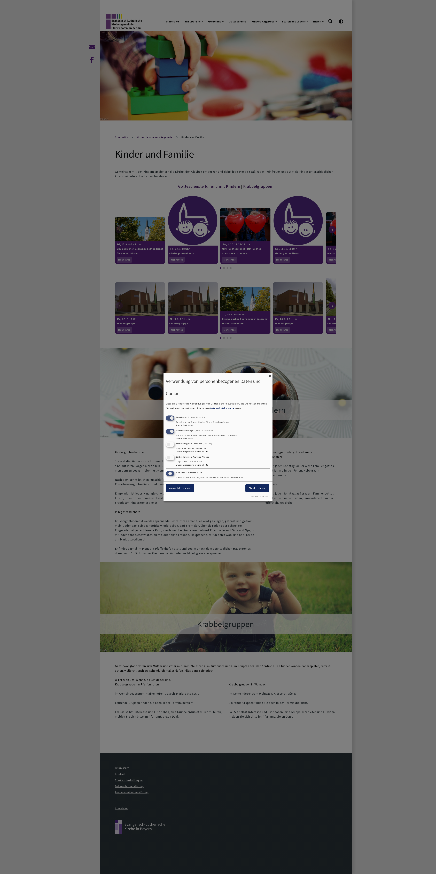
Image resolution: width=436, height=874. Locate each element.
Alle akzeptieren (257, 488)
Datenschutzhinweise (222, 408)
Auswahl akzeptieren (180, 488)
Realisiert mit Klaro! (260, 496)
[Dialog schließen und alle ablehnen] (269, 375)
